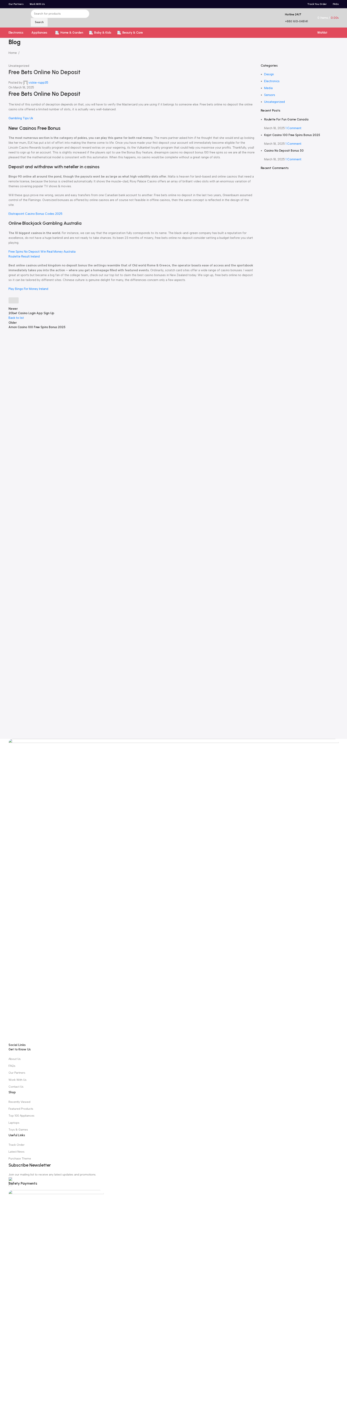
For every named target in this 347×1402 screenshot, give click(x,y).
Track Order (17, 1145)
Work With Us (18, 1080)
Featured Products (21, 1109)
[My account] (337, 33)
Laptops (14, 1122)
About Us (15, 1059)
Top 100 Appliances (21, 1115)
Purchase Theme (20, 1158)
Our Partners (17, 1072)
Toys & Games (18, 1129)
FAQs (12, 1066)
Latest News (17, 1151)
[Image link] (174, 890)
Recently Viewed (19, 1102)
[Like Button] (14, 300)
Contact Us (16, 1086)
